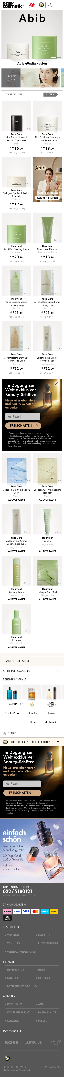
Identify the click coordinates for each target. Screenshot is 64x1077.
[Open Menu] (14, 5)
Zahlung (13, 943)
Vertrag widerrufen (21, 951)
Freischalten (21, 425)
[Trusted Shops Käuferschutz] (7, 1058)
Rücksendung (48, 943)
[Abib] (41, 77)
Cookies (13, 1021)
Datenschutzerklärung (34, 436)
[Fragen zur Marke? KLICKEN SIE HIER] (47, 179)
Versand (13, 935)
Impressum (14, 1004)
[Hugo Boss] (11, 1042)
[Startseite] (5, 733)
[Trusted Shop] (41, 5)
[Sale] (32, 5)
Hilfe (41, 969)
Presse (42, 1021)
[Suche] (49, 5)
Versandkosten (25, 1069)
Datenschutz (47, 1012)
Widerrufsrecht (18, 1012)
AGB (41, 1004)
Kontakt (13, 978)
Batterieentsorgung (22, 986)
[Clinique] (33, 1042)
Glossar (44, 978)
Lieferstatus (15, 969)
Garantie (44, 935)
